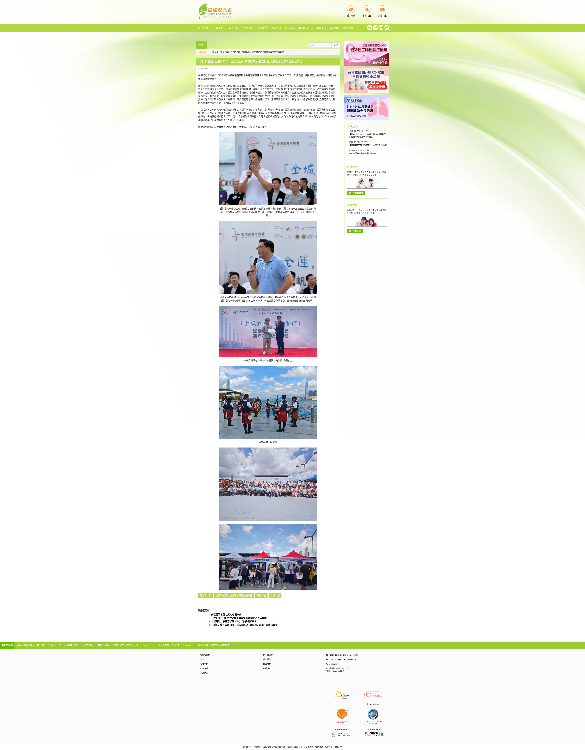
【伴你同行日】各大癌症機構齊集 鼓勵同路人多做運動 (239, 618)
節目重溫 (321, 28)
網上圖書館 (304, 28)
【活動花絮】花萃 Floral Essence (175, 645)
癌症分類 (247, 28)
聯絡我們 (348, 28)
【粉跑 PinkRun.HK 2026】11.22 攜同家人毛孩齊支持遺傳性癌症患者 (368, 135)
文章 (202, 659)
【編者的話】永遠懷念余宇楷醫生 (212, 645)
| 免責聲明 (328, 747)
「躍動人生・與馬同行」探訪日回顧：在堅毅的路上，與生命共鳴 (244, 624)
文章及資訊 (219, 28)
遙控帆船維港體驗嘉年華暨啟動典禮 (234, 595)
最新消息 (263, 28)
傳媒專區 (276, 28)
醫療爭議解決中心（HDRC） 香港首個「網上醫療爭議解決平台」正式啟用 (55, 645)
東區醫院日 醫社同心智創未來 (226, 614)
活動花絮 (202, 52)
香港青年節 (205, 595)
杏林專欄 (290, 28)
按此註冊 (357, 231)
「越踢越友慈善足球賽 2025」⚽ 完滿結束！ (234, 621)
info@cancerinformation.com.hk (344, 655)
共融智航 (261, 595)
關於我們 (335, 28)
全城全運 (275, 595)
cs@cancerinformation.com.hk (343, 659)
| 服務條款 (319, 747)
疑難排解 (234, 28)
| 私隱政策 (309, 747)
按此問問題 (358, 193)
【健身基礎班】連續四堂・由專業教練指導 (368, 145)
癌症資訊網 (203, 28)
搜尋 (335, 45)
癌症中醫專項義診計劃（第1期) (362, 153)
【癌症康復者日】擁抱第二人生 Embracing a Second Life (125, 645)
